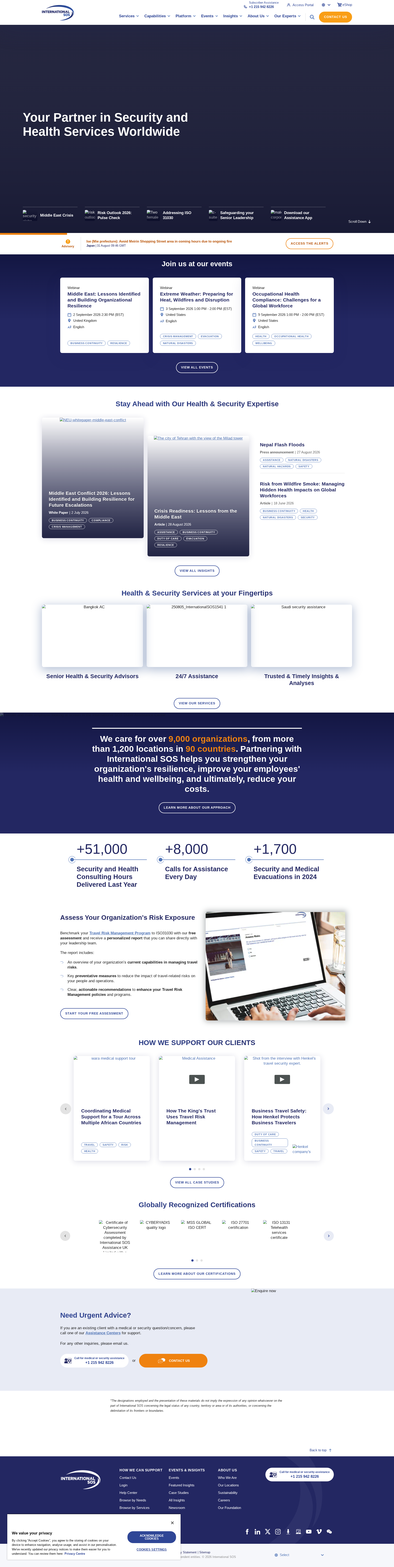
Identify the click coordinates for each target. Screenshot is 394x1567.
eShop (347, 5)
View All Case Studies (197, 1182)
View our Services (197, 703)
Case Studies (179, 1493)
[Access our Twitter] (267, 1531)
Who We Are (227, 1478)
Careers (224, 1500)
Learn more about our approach (197, 807)
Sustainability (228, 1493)
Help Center (128, 1493)
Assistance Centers (103, 1333)
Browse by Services (134, 1508)
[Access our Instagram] (278, 1531)
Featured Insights (181, 1485)
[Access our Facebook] (247, 1531)
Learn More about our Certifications (197, 1274)
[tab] (112, 1108)
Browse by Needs (132, 1500)
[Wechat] (329, 1531)
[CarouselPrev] (65, 1108)
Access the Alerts (309, 243)
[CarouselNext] (328, 1108)
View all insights (197, 571)
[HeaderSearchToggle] (312, 17)
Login (123, 1485)
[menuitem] (129, 17)
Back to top (318, 1450)
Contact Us (335, 17)
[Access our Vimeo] (319, 1531)
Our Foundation (229, 1508)
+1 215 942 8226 (261, 7)
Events (174, 1478)
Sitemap (204, 1552)
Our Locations (228, 1485)
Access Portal (303, 5)
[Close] (172, 1523)
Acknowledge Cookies (151, 1537)
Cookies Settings (152, 1549)
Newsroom (177, 1508)
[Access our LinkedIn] (257, 1531)
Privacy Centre (75, 1553)
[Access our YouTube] (308, 1531)
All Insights (177, 1500)
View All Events (197, 367)
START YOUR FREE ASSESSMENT (94, 1013)
